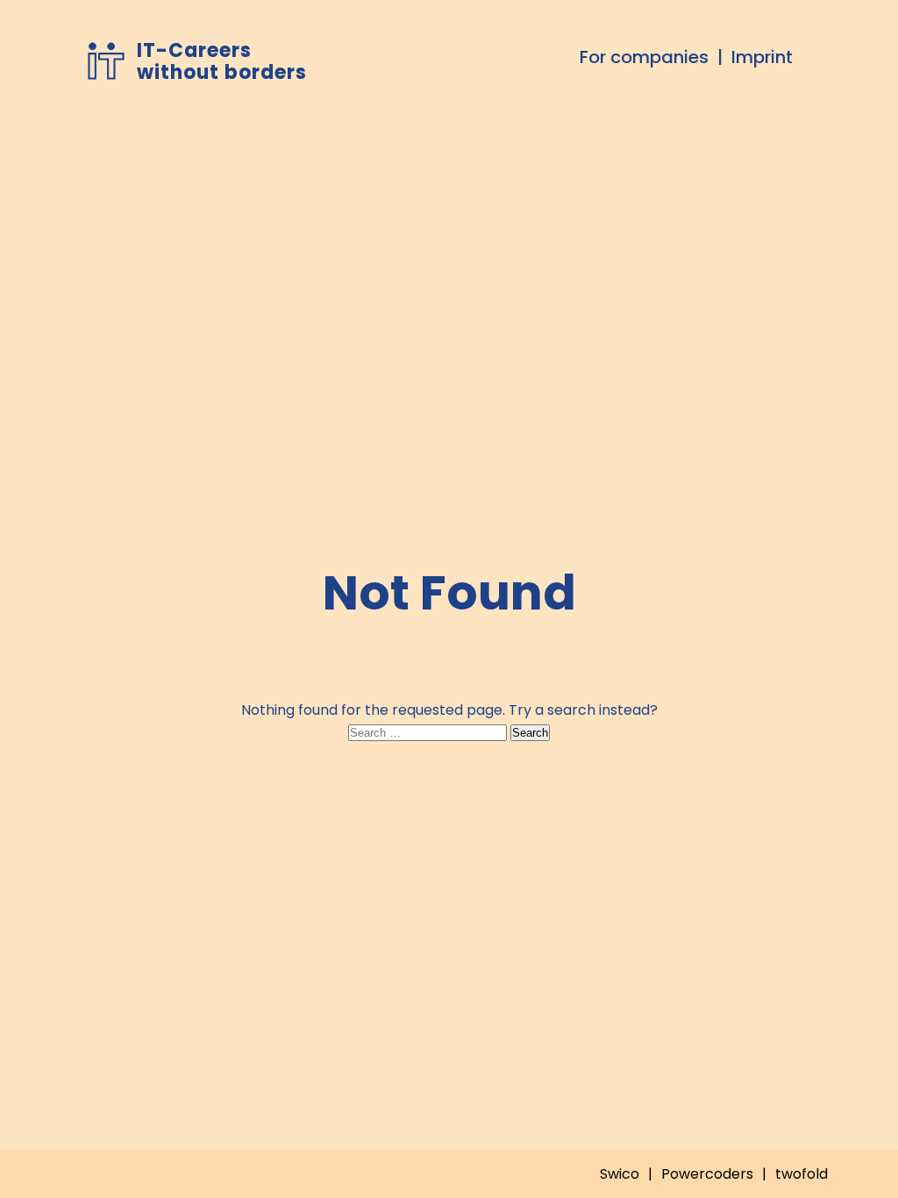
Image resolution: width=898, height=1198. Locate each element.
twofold (801, 1174)
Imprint (762, 57)
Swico (619, 1174)
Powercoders (707, 1174)
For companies (644, 57)
